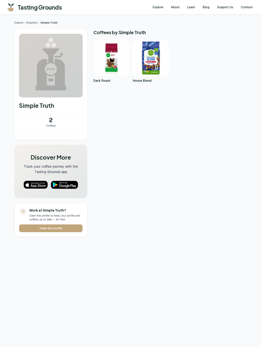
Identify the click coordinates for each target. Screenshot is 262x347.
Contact (247, 7)
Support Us (225, 7)
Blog (206, 7)
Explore (158, 7)
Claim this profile (51, 228)
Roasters (32, 22)
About (175, 7)
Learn (191, 7)
